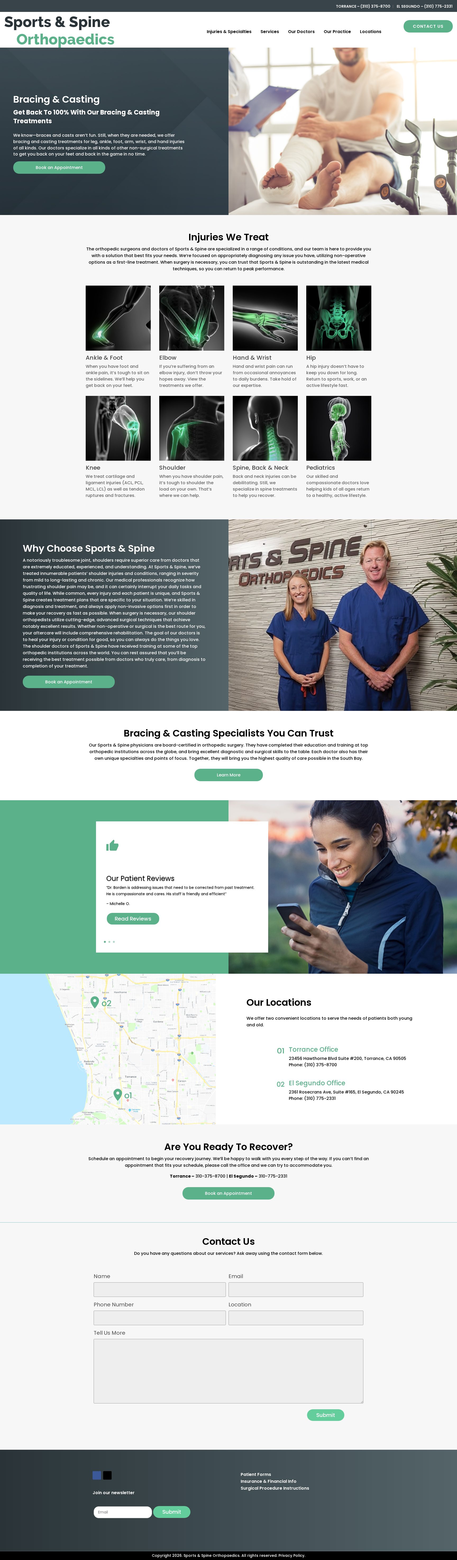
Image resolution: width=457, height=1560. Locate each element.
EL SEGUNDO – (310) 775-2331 (425, 6)
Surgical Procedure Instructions (275, 1488)
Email (236, 1276)
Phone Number (114, 1304)
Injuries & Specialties (229, 32)
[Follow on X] (107, 1475)
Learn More (228, 775)
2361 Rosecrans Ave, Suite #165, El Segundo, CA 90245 (346, 1092)
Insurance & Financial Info (268, 1481)
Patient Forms (256, 1474)
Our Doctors (301, 32)
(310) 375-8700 (320, 1065)
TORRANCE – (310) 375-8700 (363, 6)
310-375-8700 (210, 1176)
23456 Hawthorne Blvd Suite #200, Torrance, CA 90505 (347, 1058)
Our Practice (337, 32)
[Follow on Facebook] (97, 1475)
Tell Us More (109, 1333)
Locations (370, 32)
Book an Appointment (59, 167)
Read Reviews (133, 918)
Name (102, 1276)
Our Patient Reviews (140, 878)
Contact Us (428, 26)
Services (270, 32)
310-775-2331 (273, 1176)
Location (240, 1304)
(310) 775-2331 (320, 1098)
